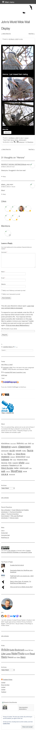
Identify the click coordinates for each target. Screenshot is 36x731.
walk (3, 471)
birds (33, 443)
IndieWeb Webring (8, 347)
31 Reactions (29, 142)
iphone (14, 459)
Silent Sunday (7, 467)
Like (3, 653)
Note (14, 653)
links (10, 463)
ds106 (12, 450)
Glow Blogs (20, 453)
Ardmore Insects (14, 518)
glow (14, 454)
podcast (27, 463)
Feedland (3, 692)
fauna (12, 140)
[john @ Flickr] (11, 616)
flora (9, 453)
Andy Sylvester (5, 516)
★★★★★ (12, 474)
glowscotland (20, 456)
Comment (4, 252)
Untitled (3, 682)
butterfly (14, 447)
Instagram (21, 142)
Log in (2, 530)
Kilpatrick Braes (22, 459)
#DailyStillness (5, 443)
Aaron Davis (13, 443)
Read (32, 653)
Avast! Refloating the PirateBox (20, 510)
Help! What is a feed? (7, 364)
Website (3, 284)
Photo (20, 653)
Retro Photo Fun (6, 33)
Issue (32, 650)
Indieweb (5, 459)
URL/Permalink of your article (9, 329)
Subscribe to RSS (7, 367)
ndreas (3, 514)
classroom (24, 446)
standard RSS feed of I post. (15, 372)
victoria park (22, 140)
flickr (5, 454)
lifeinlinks (4, 463)
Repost (10, 657)
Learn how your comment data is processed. (17, 307)
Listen (8, 653)
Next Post (32, 33)
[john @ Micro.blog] (5, 616)
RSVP (15, 657)
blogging (6, 446)
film (2, 454)
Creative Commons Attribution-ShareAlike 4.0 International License (16, 551)
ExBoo (24, 451)
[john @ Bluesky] (14, 616)
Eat (29, 650)
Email (3, 278)
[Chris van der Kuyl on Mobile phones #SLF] (18, 585)
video (30, 468)
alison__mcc (5, 184)
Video (18, 657)
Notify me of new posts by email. (11, 294)
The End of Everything (16, 512)
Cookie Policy (6, 723)
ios (11, 459)
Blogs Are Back (5, 685)
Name (3, 271)
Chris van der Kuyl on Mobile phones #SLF (21, 587)
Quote (27, 653)
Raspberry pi (14, 465)
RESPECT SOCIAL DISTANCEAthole (13, 164)
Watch (23, 657)
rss (21, 465)
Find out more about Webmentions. (17, 325)
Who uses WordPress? (17, 516)
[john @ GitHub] (2, 616)
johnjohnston (4, 512)
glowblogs (5, 456)
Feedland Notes (7, 679)
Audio (11, 649)
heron (16, 140)
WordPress (16, 471)
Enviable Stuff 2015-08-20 (17, 565)
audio (25, 443)
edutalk (18, 450)
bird (9, 140)
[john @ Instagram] (8, 616)
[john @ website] (20, 616)
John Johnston (5, 497)
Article (5, 649)
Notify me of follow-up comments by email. (14, 290)
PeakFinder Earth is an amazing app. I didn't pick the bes (22, 576)
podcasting (4, 465)
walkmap (8, 471)
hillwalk (28, 457)
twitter (16, 468)
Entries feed (4, 533)
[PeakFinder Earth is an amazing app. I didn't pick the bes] (18, 574)
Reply (4, 176)
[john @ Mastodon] (17, 616)
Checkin (26, 650)
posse (26, 138)
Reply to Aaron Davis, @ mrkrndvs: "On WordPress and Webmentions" (20, 582)
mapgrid (15, 463)
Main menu (9, 2)
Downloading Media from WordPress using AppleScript (21, 571)
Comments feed (5, 535)
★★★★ (4, 474)
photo (21, 462)
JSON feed (4, 375)
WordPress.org (5, 537)
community (5, 450)
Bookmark (19, 649)
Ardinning (20, 443)
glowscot (12, 457)
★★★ (25, 471)
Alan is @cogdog (5, 510)
